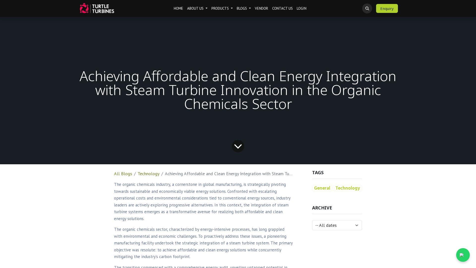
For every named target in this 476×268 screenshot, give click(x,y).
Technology (148, 173)
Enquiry (387, 8)
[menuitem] (178, 8)
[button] (367, 8)
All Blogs (123, 173)
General (322, 188)
